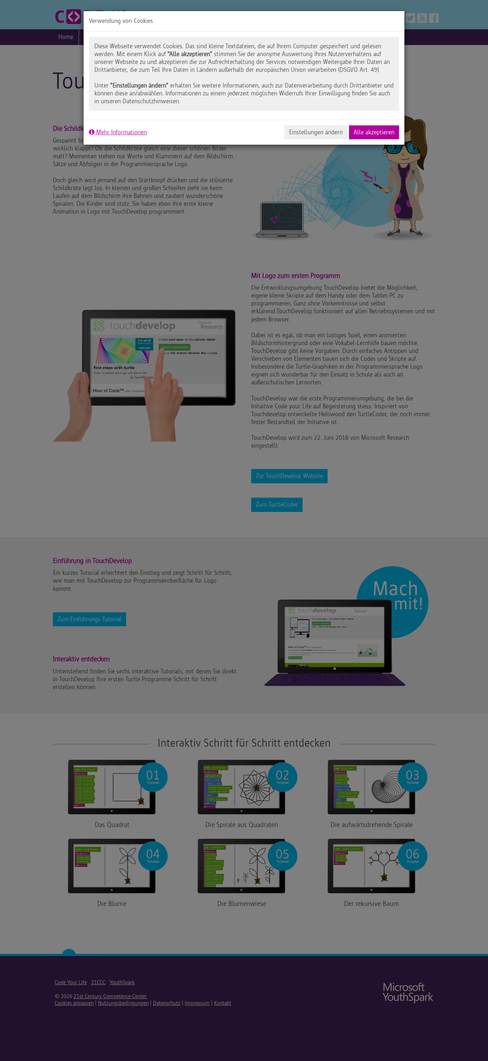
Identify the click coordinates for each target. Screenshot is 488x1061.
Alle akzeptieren (374, 132)
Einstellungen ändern (316, 132)
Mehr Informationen (120, 132)
